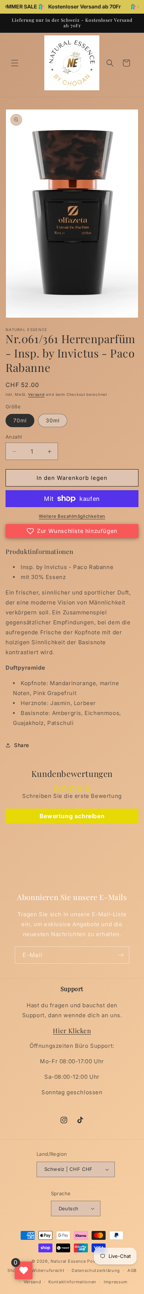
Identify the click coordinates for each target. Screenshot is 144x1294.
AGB (132, 1270)
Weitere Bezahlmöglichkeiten (72, 516)
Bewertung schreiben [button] (72, 816)
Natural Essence (69, 1261)
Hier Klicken (72, 1030)
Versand (36, 394)
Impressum (116, 1281)
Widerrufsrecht (48, 1270)
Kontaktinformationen (72, 1281)
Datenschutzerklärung (96, 1270)
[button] (15, 63)
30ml (52, 420)
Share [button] (21, 745)
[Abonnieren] (121, 955)
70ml (20, 420)
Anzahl (14, 437)
